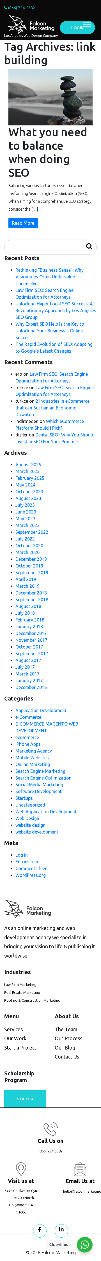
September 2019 (31, 572)
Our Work (15, 1038)
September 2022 (31, 532)
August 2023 (28, 498)
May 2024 (25, 484)
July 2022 (25, 538)
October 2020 (29, 545)
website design (30, 825)
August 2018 (28, 606)
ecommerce (27, 737)
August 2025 (28, 464)
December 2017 (31, 633)
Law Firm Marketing (20, 985)
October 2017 (29, 646)
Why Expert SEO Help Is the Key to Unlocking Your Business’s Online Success (49, 330)
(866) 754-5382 (21, 8)
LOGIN (77, 28)
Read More (23, 223)
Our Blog (65, 1047)
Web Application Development (46, 811)
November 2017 (31, 640)
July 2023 (25, 505)
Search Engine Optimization (43, 777)
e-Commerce (28, 717)
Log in (21, 854)
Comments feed (31, 868)
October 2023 (29, 491)
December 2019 (31, 559)
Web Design (27, 818)
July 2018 (25, 613)
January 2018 (29, 626)
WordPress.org (30, 875)
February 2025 (29, 478)
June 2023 (25, 511)
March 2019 (27, 586)
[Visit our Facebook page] (40, 1231)
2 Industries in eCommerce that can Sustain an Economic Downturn (52, 407)
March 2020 (27, 552)
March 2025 (27, 471)
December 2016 (31, 687)
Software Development (38, 791)
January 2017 (29, 680)
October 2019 (29, 565)
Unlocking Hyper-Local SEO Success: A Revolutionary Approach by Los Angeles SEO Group (55, 310)
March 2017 (27, 673)
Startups (24, 798)
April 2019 (25, 579)
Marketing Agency (33, 750)
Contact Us (67, 1056)
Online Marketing (32, 764)
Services (13, 1029)
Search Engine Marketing (40, 771)
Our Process (68, 1038)
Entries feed (27, 861)
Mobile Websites (32, 757)
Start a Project (20, 1047)
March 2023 (27, 525)
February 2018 (29, 619)
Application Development (40, 710)
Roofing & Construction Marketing (32, 1000)
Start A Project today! (25, 1102)
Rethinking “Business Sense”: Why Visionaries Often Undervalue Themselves (49, 276)
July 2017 (25, 667)
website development (36, 831)
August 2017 (28, 660)
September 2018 (31, 599)
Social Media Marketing (39, 784)
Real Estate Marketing (22, 992)
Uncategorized (30, 804)
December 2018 (31, 592)
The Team (66, 1029)
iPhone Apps (28, 744)
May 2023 (25, 518)
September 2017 (31, 653)
